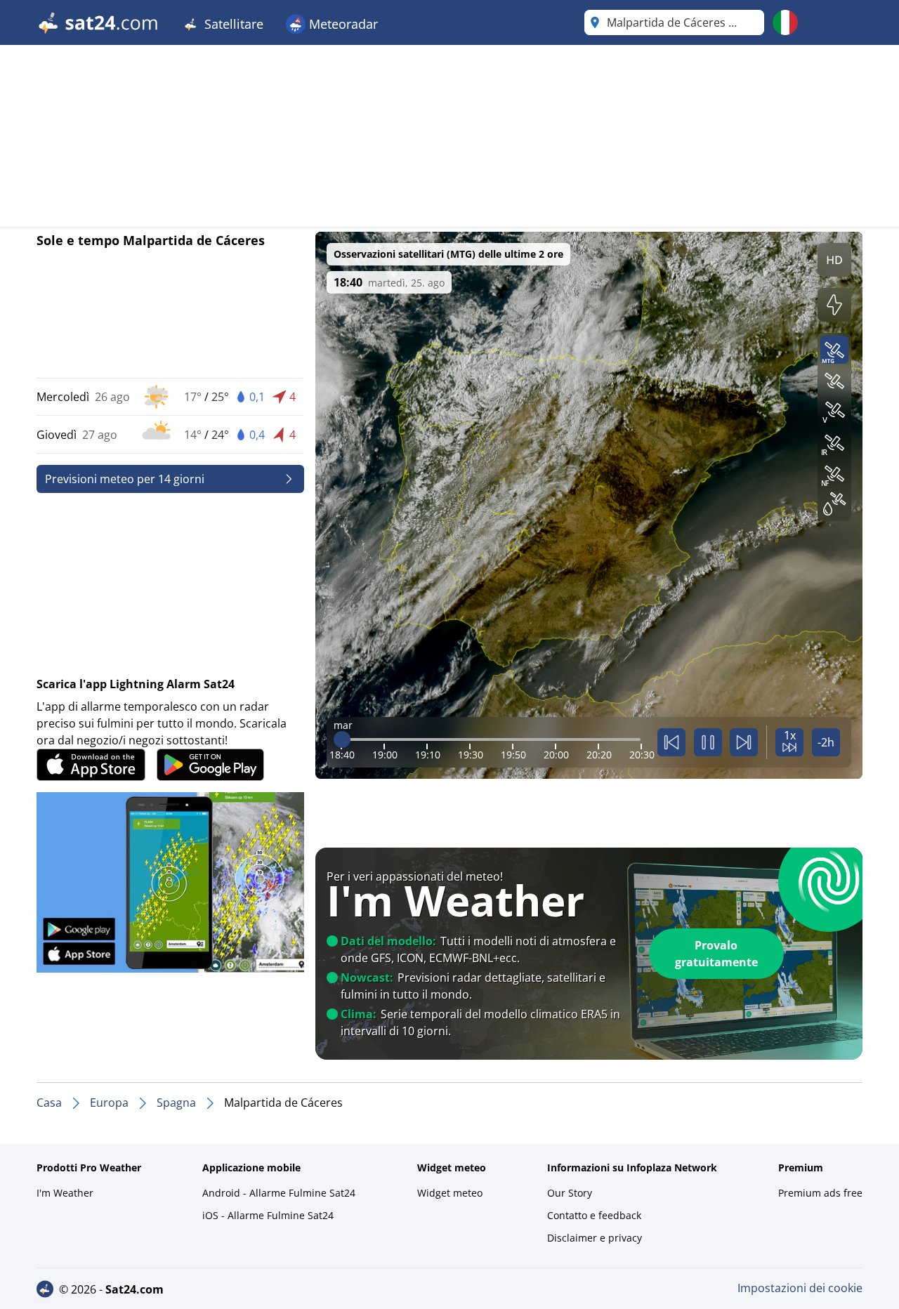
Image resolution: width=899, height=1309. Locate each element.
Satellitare (232, 23)
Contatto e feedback (594, 1215)
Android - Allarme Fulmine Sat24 (278, 1192)
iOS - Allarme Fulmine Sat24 (268, 1215)
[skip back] (671, 742)
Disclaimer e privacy (594, 1237)
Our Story (569, 1192)
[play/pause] (708, 742)
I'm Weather (65, 1192)
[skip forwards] (744, 742)
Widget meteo (450, 1192)
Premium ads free (820, 1192)
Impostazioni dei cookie (799, 1288)
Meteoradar (342, 23)
